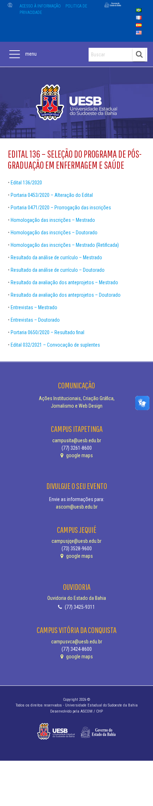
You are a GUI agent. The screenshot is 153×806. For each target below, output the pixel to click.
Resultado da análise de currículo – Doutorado (58, 270)
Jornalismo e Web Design (76, 406)
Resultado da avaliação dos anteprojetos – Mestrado (64, 282)
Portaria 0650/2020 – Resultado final (47, 332)
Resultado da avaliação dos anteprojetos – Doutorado (66, 295)
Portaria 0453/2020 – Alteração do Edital (52, 195)
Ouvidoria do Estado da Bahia (76, 598)
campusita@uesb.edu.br (76, 440)
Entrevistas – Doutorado (35, 320)
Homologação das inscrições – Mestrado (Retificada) (65, 245)
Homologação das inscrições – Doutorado (54, 232)
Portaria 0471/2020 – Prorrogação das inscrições (61, 207)
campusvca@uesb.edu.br (76, 641)
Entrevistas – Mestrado (34, 307)
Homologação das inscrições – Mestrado (53, 220)
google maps (79, 455)
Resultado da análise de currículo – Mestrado (56, 257)
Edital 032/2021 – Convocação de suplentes (55, 345)
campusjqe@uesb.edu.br (76, 541)
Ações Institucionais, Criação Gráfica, (77, 398)
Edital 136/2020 (26, 182)
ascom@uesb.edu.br (76, 507)
